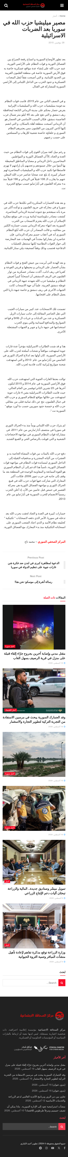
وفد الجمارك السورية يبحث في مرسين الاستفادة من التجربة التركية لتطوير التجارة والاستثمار (34, 719)
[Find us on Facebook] (64, 1148)
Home (62, 15)
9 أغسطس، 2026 (56, 898)
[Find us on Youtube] (52, 1148)
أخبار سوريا (9, 646)
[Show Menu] (62, 5)
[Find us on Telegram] (40, 1148)
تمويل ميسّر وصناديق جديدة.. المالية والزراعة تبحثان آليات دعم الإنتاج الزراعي (36, 890)
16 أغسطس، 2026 (55, 663)
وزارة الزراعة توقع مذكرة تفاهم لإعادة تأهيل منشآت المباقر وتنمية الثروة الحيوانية (36, 954)
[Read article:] (34, 754)
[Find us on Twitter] (59, 1148)
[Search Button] (6, 5)
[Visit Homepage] (34, 5)
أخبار (55, 15)
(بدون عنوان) (58, 1084)
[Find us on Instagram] (46, 1148)
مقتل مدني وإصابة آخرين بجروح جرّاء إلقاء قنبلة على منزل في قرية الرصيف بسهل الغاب (34, 655)
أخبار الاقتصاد (10, 710)
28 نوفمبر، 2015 (56, 42)
